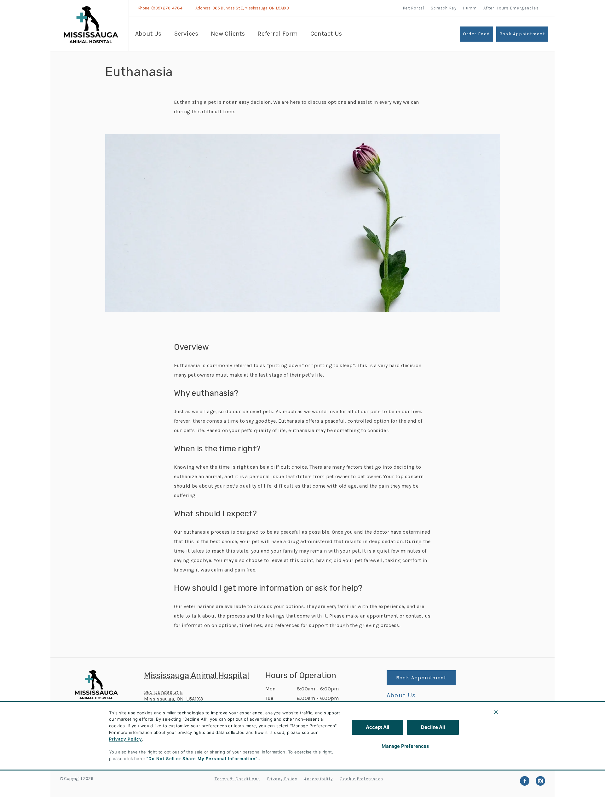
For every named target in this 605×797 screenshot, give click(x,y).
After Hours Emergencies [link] (511, 8)
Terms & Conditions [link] (237, 778)
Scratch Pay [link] (444, 8)
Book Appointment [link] (522, 34)
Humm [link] (470, 8)
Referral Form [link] (277, 33)
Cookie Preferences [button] (361, 778)
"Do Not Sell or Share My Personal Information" (202, 758)
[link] (91, 24)
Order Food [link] (476, 34)
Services (186, 33)
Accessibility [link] (318, 778)
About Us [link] (401, 695)
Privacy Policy (125, 738)
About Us (148, 33)
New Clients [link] (228, 33)
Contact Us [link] (326, 33)
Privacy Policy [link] (282, 778)
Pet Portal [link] (413, 8)
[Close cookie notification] (496, 712)
